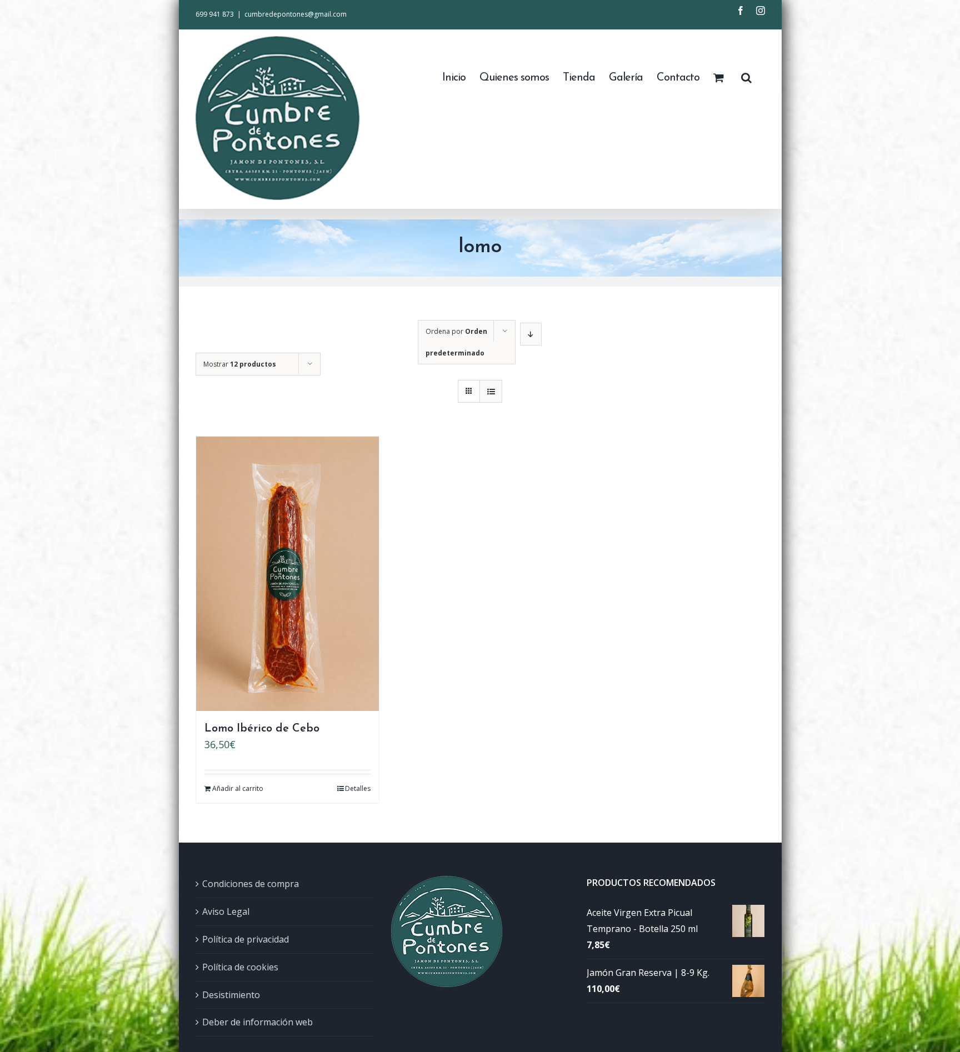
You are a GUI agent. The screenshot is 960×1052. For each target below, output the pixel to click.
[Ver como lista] (491, 391)
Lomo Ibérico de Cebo (261, 728)
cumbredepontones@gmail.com (295, 14)
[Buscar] (746, 76)
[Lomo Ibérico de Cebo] (287, 574)
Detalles (358, 788)
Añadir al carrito (237, 788)
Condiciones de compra (250, 884)
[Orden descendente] (531, 334)
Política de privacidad (245, 939)
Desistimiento (231, 995)
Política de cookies (240, 967)
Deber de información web (257, 1022)
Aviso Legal (225, 911)
